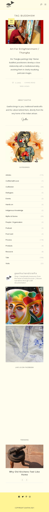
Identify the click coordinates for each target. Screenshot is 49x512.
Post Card (9, 234)
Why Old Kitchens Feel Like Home (24, 473)
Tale (7, 257)
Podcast (9, 228)
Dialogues (9, 193)
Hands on (9, 204)
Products (9, 246)
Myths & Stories (12, 216)
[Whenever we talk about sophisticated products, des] (24, 305)
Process (9, 240)
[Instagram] (30, 496)
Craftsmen (10, 187)
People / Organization (14, 222)
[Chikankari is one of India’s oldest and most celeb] (24, 344)
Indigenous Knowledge (14, 210)
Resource (9, 251)
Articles (8, 175)
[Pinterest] (26, 496)
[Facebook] (19, 496)
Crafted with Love (12, 181)
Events (8, 198)
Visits (8, 263)
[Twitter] (23, 496)
